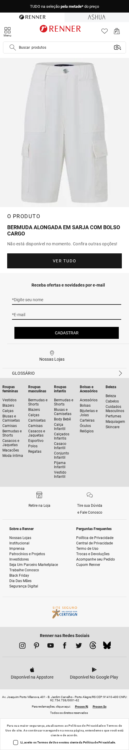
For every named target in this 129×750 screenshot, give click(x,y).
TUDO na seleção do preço (64, 6)
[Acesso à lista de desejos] (104, 33)
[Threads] (93, 646)
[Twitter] (78, 646)
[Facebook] (64, 646)
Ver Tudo (64, 260)
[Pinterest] (36, 646)
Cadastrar (67, 332)
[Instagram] (22, 646)
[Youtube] (50, 646)
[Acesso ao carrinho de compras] (117, 33)
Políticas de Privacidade (86, 725)
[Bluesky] (107, 646)
